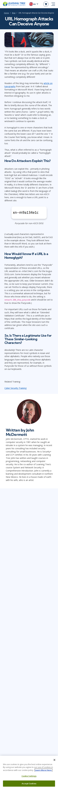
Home (6, 13)
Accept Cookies (29, 783)
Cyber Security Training (15, 388)
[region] (29, 772)
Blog (13, 13)
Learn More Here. (43, 770)
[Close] (54, 760)
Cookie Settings (29, 776)
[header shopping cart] (45, 4)
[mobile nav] (53, 4)
